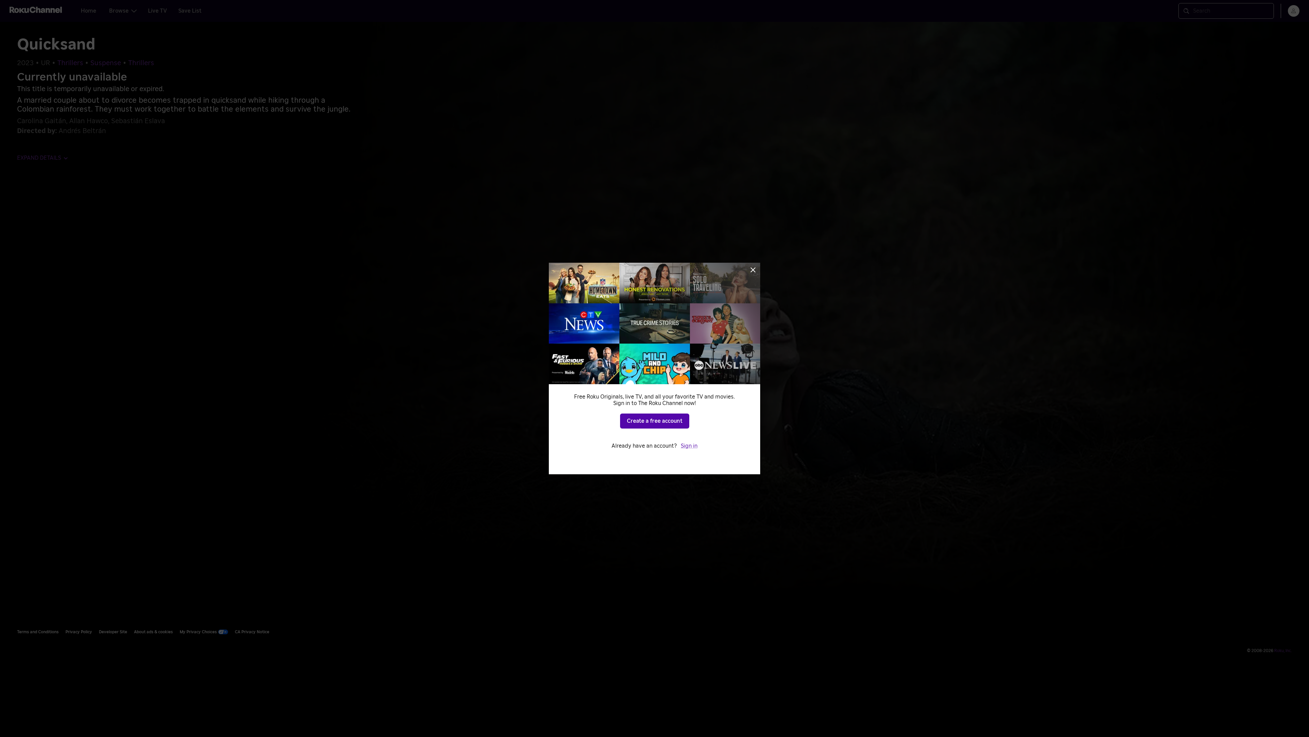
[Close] (753, 269)
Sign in (689, 446)
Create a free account (654, 421)
